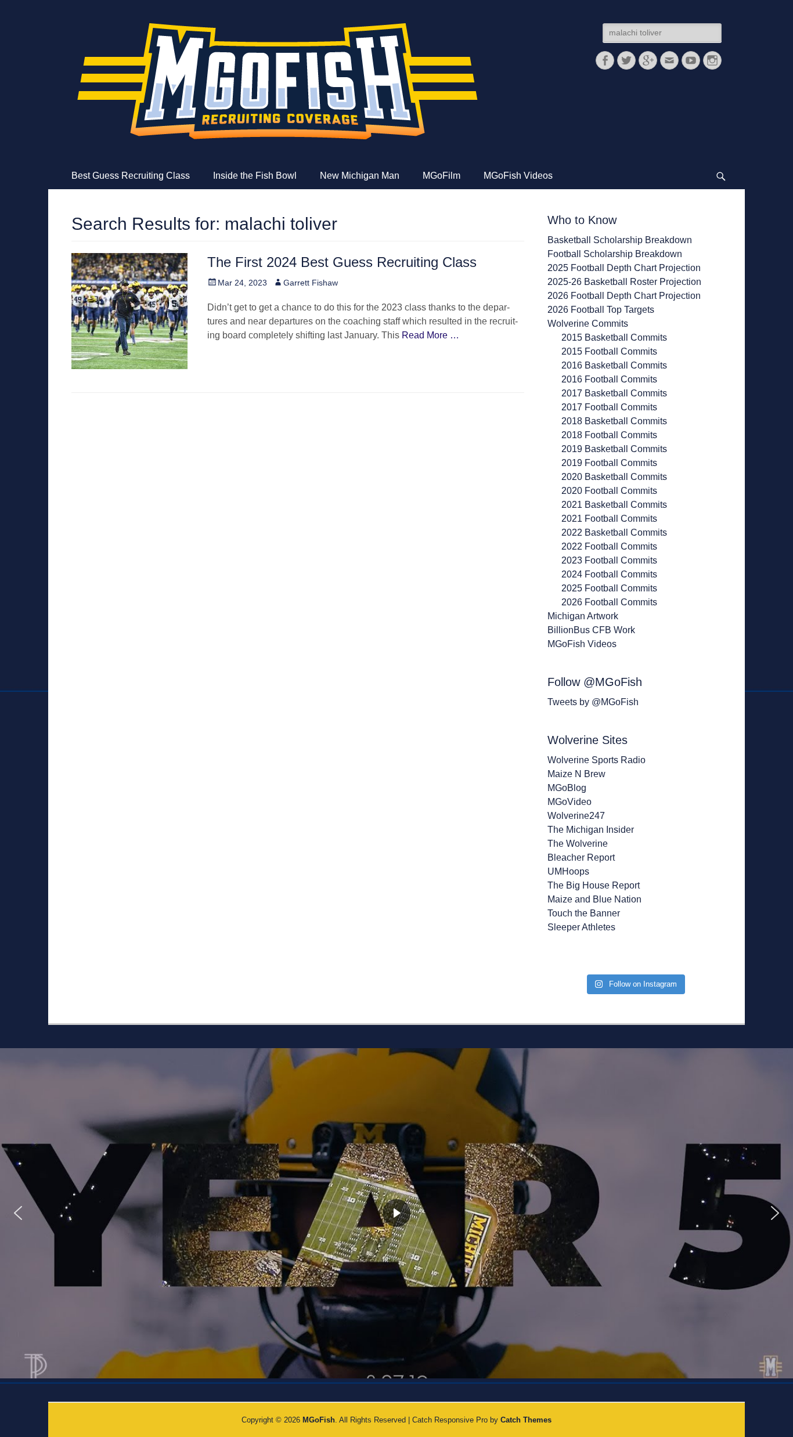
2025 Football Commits (609, 588)
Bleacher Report (581, 857)
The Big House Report (593, 885)
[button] (18, 1213)
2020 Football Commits (609, 491)
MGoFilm (441, 175)
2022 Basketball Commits (614, 532)
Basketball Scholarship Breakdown (619, 240)
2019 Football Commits (609, 463)
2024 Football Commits (609, 574)
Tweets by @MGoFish (593, 702)
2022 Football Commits (609, 546)
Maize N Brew (576, 774)
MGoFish (318, 1420)
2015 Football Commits (609, 351)
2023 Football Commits (609, 560)
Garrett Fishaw (310, 282)
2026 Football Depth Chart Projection (624, 296)
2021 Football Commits (609, 518)
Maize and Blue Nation (594, 899)
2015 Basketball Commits (614, 337)
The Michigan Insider (590, 830)
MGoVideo (569, 802)
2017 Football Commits (609, 407)
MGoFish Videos (518, 175)
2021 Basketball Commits (614, 505)
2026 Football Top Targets (600, 310)
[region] (396, 1213)
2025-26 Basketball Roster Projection (624, 282)
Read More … (430, 335)
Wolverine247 (576, 816)
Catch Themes (526, 1420)
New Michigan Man (359, 175)
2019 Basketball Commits (614, 449)
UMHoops (568, 871)
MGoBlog (566, 788)
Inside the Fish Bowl (255, 175)
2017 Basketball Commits (614, 393)
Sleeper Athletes (581, 927)
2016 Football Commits (609, 379)
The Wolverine (577, 844)
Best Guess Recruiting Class (130, 175)
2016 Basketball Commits (614, 365)
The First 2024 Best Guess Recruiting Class (342, 262)
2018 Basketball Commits (614, 421)
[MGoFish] (277, 81)
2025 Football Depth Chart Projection (624, 268)
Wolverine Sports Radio (596, 760)
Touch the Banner (583, 913)
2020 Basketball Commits (614, 477)
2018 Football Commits (609, 435)
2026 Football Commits (609, 602)
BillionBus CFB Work (591, 630)
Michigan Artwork (582, 616)
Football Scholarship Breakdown (614, 254)
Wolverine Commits (587, 323)
